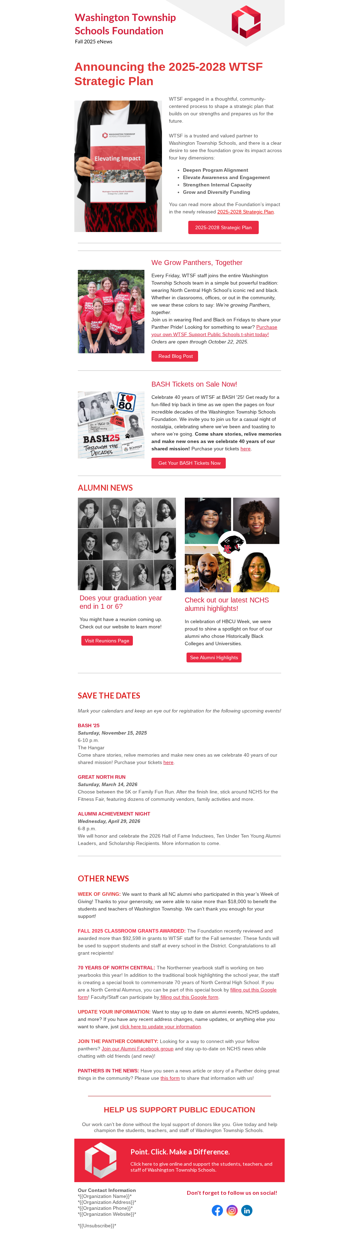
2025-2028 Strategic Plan (245, 211)
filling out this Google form (188, 997)
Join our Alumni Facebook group (138, 1048)
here (246, 448)
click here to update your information (160, 1026)
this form (170, 1078)
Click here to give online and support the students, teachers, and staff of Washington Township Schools (201, 1167)
